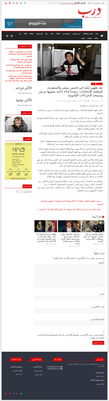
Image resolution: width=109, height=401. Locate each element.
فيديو (83, 38)
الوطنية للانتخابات (66, 101)
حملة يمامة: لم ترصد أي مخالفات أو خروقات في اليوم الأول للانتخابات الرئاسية (68, 209)
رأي (46, 33)
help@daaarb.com (54, 369)
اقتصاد (58, 33)
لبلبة (60, 101)
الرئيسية (99, 84)
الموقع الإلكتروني (97, 319)
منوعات (89, 38)
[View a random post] (7, 36)
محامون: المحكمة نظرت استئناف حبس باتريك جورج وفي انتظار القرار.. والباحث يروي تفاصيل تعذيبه (70, 239)
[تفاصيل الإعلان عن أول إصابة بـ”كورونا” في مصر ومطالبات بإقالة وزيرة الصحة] (93, 221)
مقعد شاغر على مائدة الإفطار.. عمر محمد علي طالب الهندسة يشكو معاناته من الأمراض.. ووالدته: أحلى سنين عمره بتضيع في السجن (18, 122)
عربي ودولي (76, 33)
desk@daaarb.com (54, 367)
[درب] (102, 36)
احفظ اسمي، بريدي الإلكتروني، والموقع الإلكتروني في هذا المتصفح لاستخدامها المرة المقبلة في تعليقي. (71, 336)
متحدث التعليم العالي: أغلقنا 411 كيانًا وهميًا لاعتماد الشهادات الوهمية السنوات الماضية (71, 202)
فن (20, 33)
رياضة (96, 38)
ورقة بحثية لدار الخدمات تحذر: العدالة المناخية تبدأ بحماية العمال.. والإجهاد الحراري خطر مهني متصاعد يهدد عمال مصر (18, 78)
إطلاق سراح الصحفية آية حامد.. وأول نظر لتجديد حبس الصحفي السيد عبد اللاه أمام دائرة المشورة (46, 237)
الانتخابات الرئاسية (82, 101)
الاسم (101, 294)
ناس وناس (39, 33)
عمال (51, 33)
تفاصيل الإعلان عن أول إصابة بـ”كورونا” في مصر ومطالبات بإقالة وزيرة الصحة (93, 237)
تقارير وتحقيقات (88, 33)
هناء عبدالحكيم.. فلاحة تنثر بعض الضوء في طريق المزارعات (62, 4)
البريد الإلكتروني (97, 307)
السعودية (74, 101)
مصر (96, 33)
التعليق (101, 263)
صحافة (31, 33)
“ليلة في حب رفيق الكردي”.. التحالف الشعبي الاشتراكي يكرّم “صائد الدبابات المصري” (20, 54)
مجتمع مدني (66, 33)
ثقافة (25, 33)
